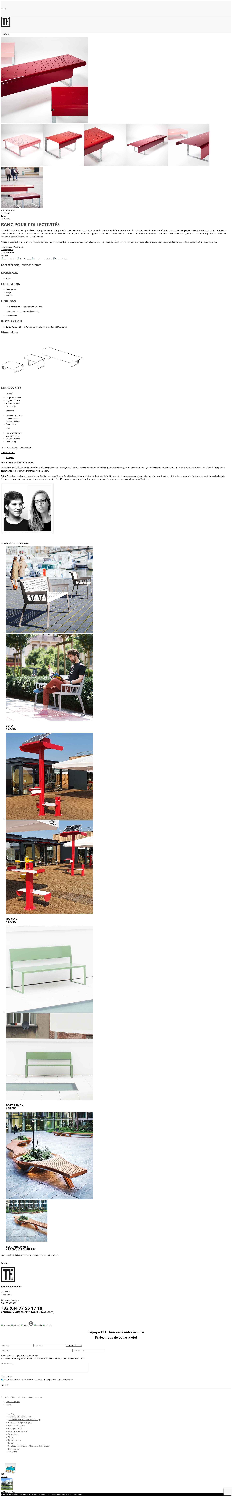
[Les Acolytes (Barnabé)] (22, 165)
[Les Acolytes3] (22, 207)
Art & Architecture (16, 1425)
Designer (10, 457)
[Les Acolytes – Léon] (147, 165)
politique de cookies (90, 1495)
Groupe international (18, 1431)
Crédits (9, 1404)
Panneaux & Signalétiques (20, 1422)
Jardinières (27, 1249)
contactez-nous (8, 452)
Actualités (12, 1451)
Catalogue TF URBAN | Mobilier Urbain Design (29, 1446)
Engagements (14, 1440)
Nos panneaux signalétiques (30, 1255)
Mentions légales (13, 1402)
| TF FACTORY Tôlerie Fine (19, 1416)
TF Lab (11, 1437)
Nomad (12, 919)
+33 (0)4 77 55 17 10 (21, 1308)
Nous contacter (7, 247)
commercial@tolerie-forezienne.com (27, 1312)
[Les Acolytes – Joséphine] (63, 165)
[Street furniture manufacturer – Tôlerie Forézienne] (5, 26)
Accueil (11, 1413)
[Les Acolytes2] (44, 123)
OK (100, 1495)
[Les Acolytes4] (188, 165)
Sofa (9, 726)
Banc (12, 252)
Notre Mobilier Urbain (10, 1255)
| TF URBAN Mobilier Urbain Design (24, 1419)
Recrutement (14, 1449)
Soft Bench (15, 1105)
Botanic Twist (17, 1247)
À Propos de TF (15, 1428)
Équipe (11, 1443)
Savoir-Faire (13, 1434)
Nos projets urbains (51, 1255)
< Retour (5, 33)
